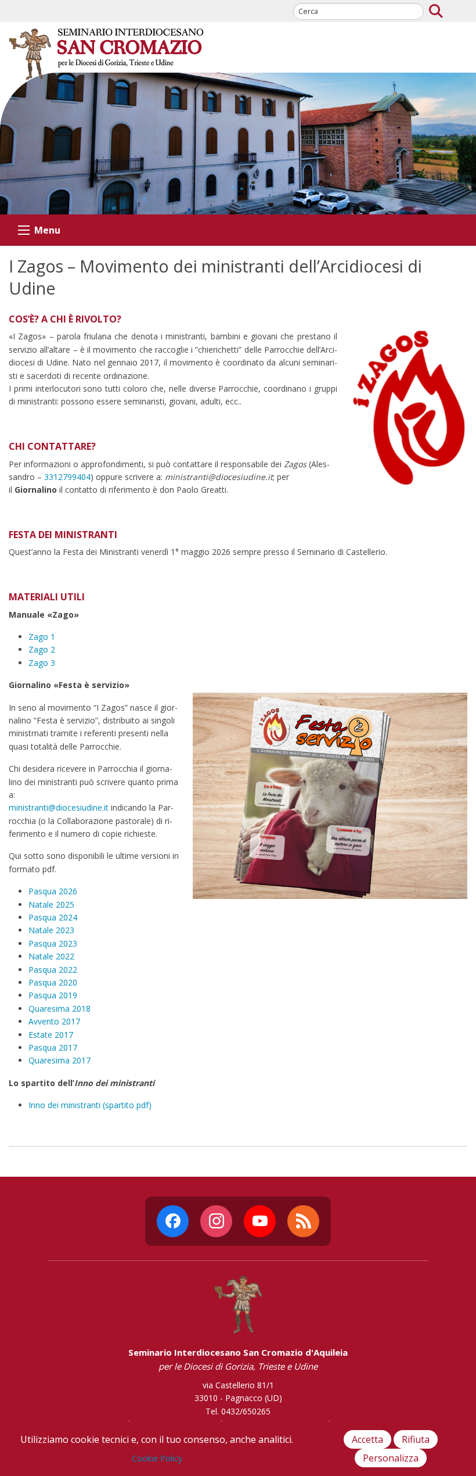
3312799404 (67, 476)
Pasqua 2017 (52, 1047)
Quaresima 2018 (59, 1008)
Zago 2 (41, 649)
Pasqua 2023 (52, 943)
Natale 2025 (51, 904)
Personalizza (391, 1458)
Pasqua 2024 (52, 917)
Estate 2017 (50, 1034)
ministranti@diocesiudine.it (59, 807)
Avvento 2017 (54, 1021)
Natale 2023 (51, 930)
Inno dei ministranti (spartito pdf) (90, 1104)
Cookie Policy (157, 1458)
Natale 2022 (51, 956)
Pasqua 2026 (52, 891)
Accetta (367, 1439)
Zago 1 (41, 636)
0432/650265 (246, 1411)
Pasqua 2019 (52, 995)
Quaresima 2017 (59, 1060)
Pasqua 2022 (52, 969)
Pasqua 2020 (52, 982)
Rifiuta (416, 1439)
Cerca (435, 11)
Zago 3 (41, 662)
